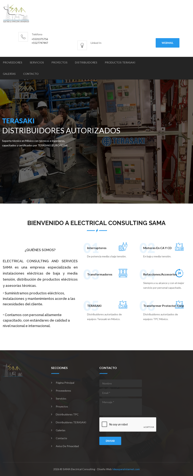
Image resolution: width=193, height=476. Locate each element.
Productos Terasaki (120, 62)
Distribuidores (86, 62)
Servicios (37, 62)
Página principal (65, 382)
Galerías (9, 73)
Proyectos (59, 62)
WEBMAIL (167, 42)
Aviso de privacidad (67, 446)
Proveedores (12, 62)
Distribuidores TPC (67, 414)
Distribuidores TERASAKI (71, 422)
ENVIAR (110, 440)
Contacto (31, 73)
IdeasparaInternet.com (126, 469)
